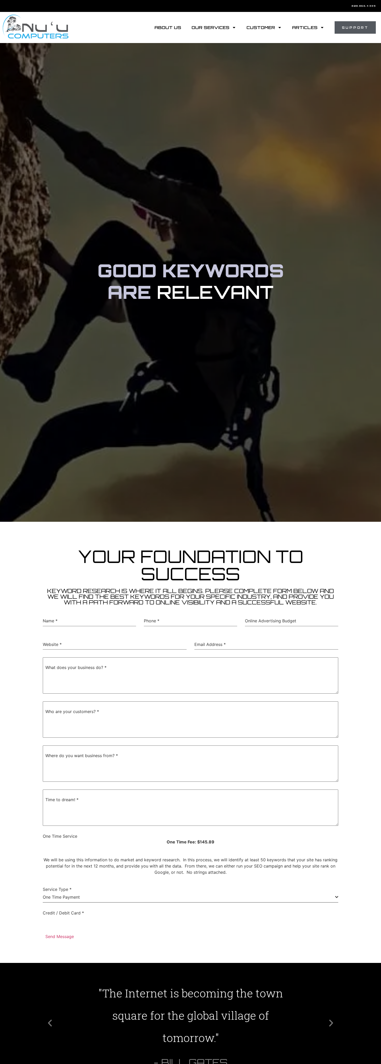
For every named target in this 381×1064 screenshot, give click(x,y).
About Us (167, 27)
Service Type (57, 889)
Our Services (210, 27)
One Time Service (60, 836)
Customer (260, 27)
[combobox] (190, 897)
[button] (49, 1022)
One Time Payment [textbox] (61, 897)
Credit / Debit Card (63, 912)
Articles (305, 27)
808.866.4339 (364, 6)
